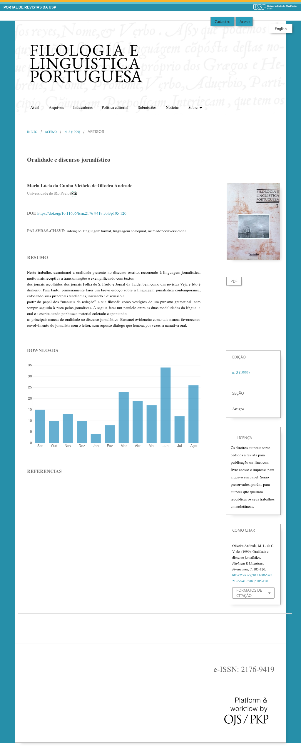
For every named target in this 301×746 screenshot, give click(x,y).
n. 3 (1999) (72, 132)
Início (32, 132)
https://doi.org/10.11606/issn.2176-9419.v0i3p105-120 (81, 213)
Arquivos (56, 107)
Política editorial (115, 107)
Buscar (273, 105)
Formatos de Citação (249, 593)
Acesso (246, 21)
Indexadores (83, 107)
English (281, 28)
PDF (234, 281)
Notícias (172, 107)
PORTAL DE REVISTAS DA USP (30, 7)
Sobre (193, 107)
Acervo (51, 132)
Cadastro (222, 21)
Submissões (147, 107)
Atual (34, 107)
